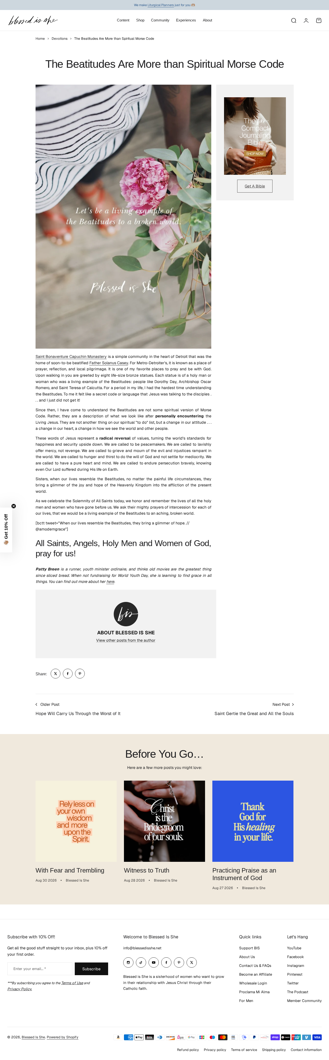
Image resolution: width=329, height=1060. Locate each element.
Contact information (306, 1050)
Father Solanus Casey (108, 362)
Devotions (59, 38)
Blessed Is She (33, 1037)
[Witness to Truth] (164, 821)
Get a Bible (255, 186)
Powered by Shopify (62, 1037)
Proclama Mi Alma (254, 992)
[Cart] (318, 20)
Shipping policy (274, 1050)
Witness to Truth (146, 870)
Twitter (293, 983)
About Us (247, 956)
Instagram (295, 965)
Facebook (295, 956)
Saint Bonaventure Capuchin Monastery (71, 356)
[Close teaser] (13, 506)
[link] (55, 673)
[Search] (293, 20)
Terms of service (244, 1050)
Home (40, 38)
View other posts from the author (125, 640)
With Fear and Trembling (70, 870)
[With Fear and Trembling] (76, 821)
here (110, 581)
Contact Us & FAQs (255, 965)
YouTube (294, 948)
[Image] (255, 136)
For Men (246, 1000)
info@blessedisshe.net (142, 948)
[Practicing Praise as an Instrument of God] (252, 821)
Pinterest (294, 974)
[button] (6, 530)
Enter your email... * (29, 968)
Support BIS (249, 948)
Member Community (304, 1000)
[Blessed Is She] (32, 20)
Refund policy (188, 1050)
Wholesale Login (253, 983)
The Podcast (297, 992)
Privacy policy (215, 1050)
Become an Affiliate (255, 974)
